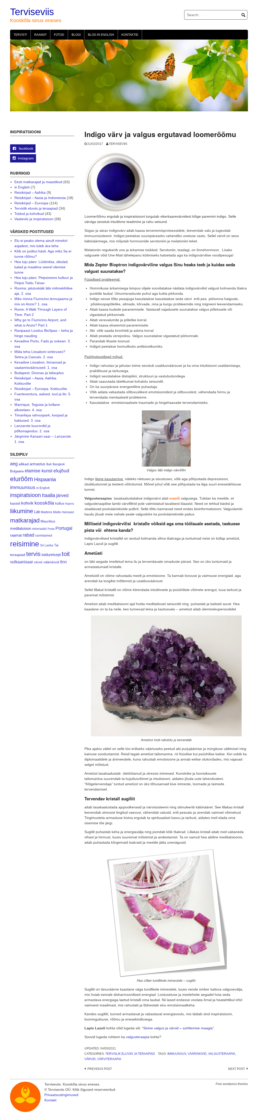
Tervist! (20, 35)
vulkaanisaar (21, 562)
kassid (15, 503)
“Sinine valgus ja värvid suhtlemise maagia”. (178, 1028)
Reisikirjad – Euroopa (31, 203)
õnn (63, 562)
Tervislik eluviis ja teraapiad (130, 1054)
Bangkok (59, 464)
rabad (28, 535)
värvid (90, 1059)
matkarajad (25, 520)
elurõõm (21, 479)
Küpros (69, 503)
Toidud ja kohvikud (29, 214)
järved (62, 495)
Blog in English (101, 35)
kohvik (27, 503)
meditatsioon (20, 528)
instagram (26, 158)
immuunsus (176, 1054)
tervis (33, 553)
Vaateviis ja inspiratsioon (33, 219)
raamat (16, 535)
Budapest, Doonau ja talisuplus (39, 373)
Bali (49, 464)
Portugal (63, 528)
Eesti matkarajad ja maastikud (38, 182)
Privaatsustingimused (61, 1095)
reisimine (24, 544)
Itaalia (48, 495)
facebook (25, 148)
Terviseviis (32, 12)
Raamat (40, 35)
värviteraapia (109, 1059)
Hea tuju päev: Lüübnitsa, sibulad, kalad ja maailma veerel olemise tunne (41, 267)
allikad (24, 464)
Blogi (76, 35)
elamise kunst (38, 470)
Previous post (99, 1069)
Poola (51, 528)
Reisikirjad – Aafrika (30, 192)
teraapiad (17, 555)
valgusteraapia (137, 1037)
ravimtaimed (43, 535)
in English (22, 187)
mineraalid (39, 529)
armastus (37, 464)
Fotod (59, 35)
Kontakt (50, 1100)
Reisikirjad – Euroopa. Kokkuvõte (40, 389)
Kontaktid (129, 35)
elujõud (61, 470)
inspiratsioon (25, 495)
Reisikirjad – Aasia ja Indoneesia (40, 198)
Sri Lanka (46, 545)
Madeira (46, 512)
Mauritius (48, 521)
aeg (14, 463)
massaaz (68, 512)
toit (66, 554)
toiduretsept (51, 555)
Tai (56, 545)
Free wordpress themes (232, 1084)
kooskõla (44, 503)
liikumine (21, 511)
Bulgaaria (17, 471)
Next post (236, 1069)
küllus (59, 503)
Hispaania (45, 479)
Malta (57, 512)
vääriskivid (197, 1054)
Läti (37, 512)
